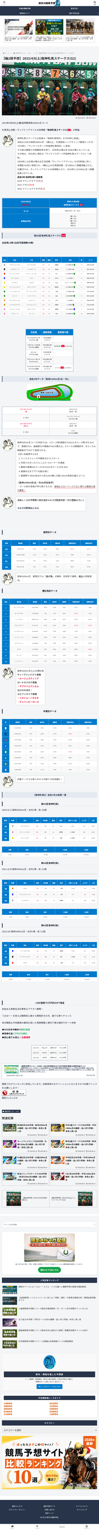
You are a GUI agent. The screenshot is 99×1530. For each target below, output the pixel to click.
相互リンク (49, 1513)
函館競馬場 (8, 1406)
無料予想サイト (49, 1506)
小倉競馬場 (54, 1414)
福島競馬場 (8, 1408)
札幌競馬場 (8, 1403)
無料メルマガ (17, 1506)
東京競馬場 (54, 1403)
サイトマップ (82, 1509)
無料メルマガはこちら (49, 1270)
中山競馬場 (8, 1414)
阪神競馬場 (54, 1411)
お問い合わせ (49, 1509)
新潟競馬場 (8, 1411)
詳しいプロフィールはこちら (49, 1386)
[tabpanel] (18, 30)
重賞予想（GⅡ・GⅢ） (12, 1111)
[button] (94, 1224)
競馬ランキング (8, 1097)
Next (97, 31)
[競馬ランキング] (14, 1092)
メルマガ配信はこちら (28, 507)
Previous (2, 31)
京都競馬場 (54, 1408)
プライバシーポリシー (17, 1509)
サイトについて (82, 1506)
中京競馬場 (54, 1406)
